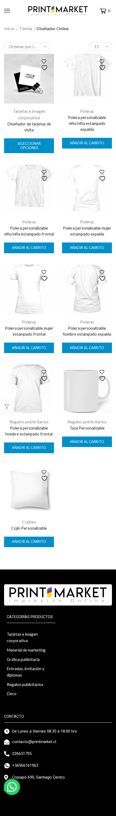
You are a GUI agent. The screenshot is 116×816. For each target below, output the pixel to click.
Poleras (87, 111)
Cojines (29, 521)
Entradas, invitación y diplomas (26, 671)
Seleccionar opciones (29, 145)
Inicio (9, 28)
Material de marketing (26, 650)
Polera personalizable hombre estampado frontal (29, 430)
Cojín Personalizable (29, 528)
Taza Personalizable (87, 427)
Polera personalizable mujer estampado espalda (87, 231)
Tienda (25, 28)
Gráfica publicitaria (23, 659)
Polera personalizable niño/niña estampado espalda (87, 123)
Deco (11, 693)
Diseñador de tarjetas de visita (29, 126)
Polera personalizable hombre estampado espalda (87, 331)
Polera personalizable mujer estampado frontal (29, 331)
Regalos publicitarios (29, 421)
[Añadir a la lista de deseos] (45, 65)
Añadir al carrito (87, 143)
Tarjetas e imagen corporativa (22, 637)
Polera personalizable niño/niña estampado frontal (29, 231)
